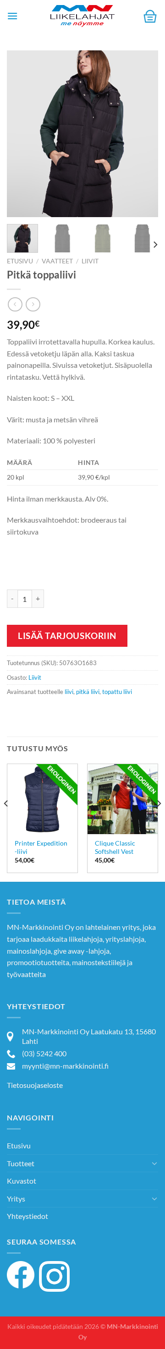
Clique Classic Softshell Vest (115, 847)
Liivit (90, 261)
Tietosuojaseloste (35, 1085)
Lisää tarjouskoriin (67, 635)
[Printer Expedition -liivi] (42, 799)
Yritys (16, 1198)
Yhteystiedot (27, 1216)
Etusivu (20, 261)
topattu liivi (117, 691)
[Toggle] (154, 1163)
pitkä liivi (87, 691)
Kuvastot (21, 1180)
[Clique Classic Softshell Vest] (123, 799)
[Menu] (12, 16)
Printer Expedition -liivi (41, 847)
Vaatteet (57, 261)
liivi (69, 691)
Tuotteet (20, 1163)
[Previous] (21, 134)
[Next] (143, 134)
